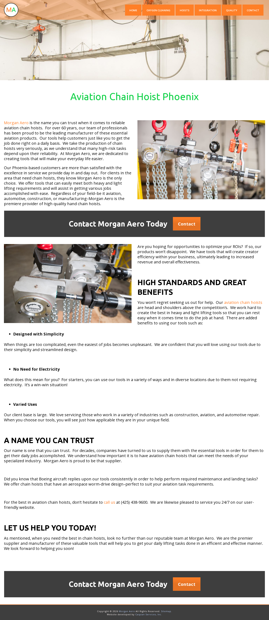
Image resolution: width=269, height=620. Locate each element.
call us (109, 502)
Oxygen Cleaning (158, 10)
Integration (208, 10)
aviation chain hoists (243, 302)
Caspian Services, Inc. (148, 614)
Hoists (184, 10)
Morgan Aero (16, 122)
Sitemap (166, 611)
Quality (231, 10)
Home (133, 10)
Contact (253, 10)
